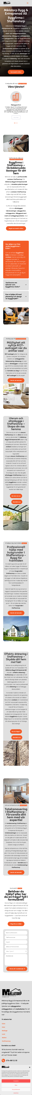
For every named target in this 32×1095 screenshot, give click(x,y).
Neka (16, 1085)
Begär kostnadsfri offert (16, 228)
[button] (29, 1067)
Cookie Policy (16, 1092)
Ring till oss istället (16, 924)
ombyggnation (10, 213)
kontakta (21, 862)
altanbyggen (19, 208)
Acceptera (16, 1081)
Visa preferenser (16, 1089)
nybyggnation (21, 211)
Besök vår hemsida (16, 380)
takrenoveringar (11, 211)
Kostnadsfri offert (16, 72)
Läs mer (16, 116)
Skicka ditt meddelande (16, 969)
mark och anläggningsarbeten (14, 216)
